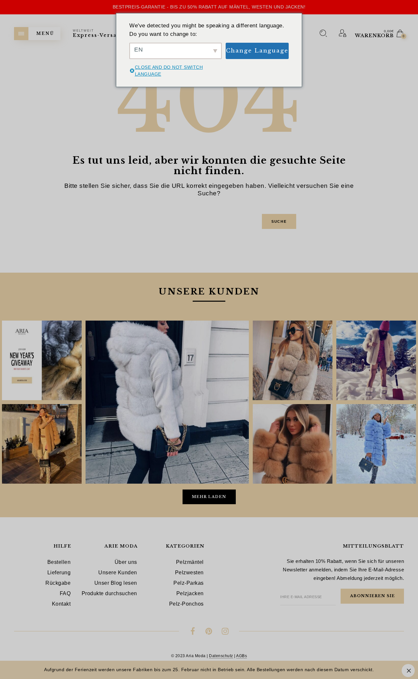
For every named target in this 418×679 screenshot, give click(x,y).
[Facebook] (192, 632)
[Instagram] (225, 632)
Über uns (126, 562)
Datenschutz (221, 656)
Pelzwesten (189, 572)
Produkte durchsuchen (109, 593)
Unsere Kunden (117, 572)
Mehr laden (209, 496)
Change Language (257, 50)
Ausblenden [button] (408, 670)
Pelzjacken (190, 593)
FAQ (65, 593)
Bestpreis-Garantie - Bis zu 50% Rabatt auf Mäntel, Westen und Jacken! (209, 6)
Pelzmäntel (190, 562)
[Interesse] (209, 632)
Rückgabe (58, 583)
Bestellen (59, 562)
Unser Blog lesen (115, 583)
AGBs (241, 656)
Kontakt (61, 604)
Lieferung (59, 572)
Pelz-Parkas (188, 583)
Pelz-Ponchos (186, 604)
